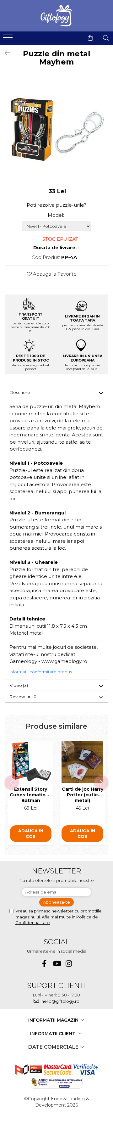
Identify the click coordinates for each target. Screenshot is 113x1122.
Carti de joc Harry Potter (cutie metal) (82, 794)
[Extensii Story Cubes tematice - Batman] (30, 762)
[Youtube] (56, 963)
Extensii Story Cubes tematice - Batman (30, 794)
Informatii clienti (54, 1033)
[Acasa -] (56, 16)
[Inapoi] (4, 53)
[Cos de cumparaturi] (90, 37)
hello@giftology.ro (59, 1001)
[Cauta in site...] (106, 37)
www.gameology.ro (64, 661)
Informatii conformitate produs (40, 671)
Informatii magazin (54, 1020)
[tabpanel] (56, 129)
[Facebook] (44, 963)
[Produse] (8, 39)
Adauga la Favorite (54, 274)
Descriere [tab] (20, 392)
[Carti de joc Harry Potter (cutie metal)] (82, 762)
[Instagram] (68, 963)
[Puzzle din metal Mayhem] (56, 129)
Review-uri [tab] (24, 696)
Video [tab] (19, 685)
